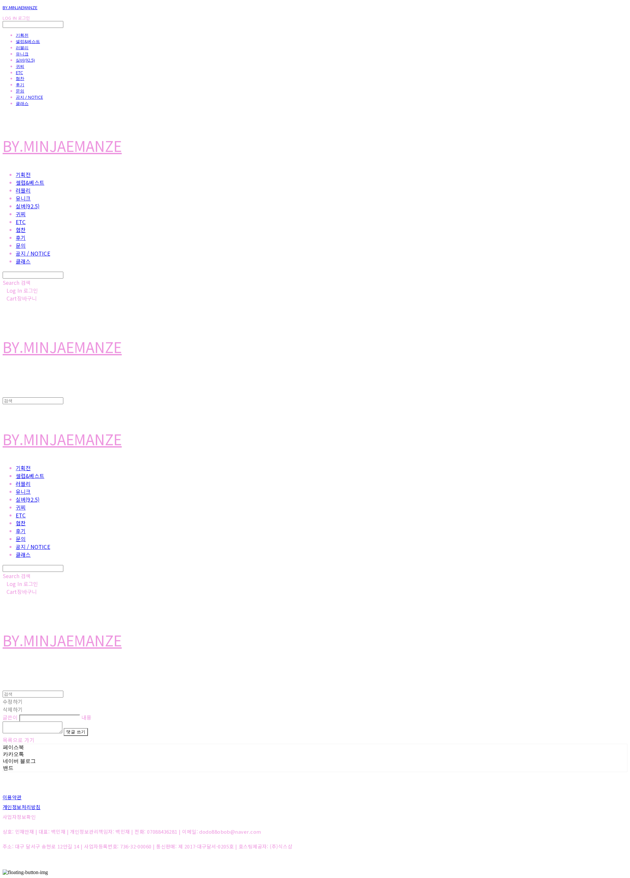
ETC (19, 72)
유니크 (22, 54)
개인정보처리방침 (22, 807)
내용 (86, 717)
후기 (20, 85)
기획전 (22, 35)
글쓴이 (10, 717)
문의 (20, 91)
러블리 (22, 48)
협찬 (20, 78)
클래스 (22, 103)
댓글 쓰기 (75, 731)
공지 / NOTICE (29, 97)
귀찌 (20, 66)
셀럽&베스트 (28, 41)
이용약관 (12, 797)
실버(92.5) (25, 60)
